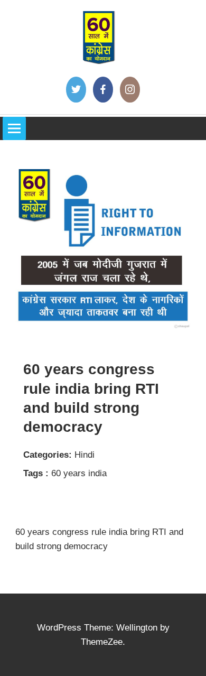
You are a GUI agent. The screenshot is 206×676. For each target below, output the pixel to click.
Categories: (47, 455)
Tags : (36, 473)
